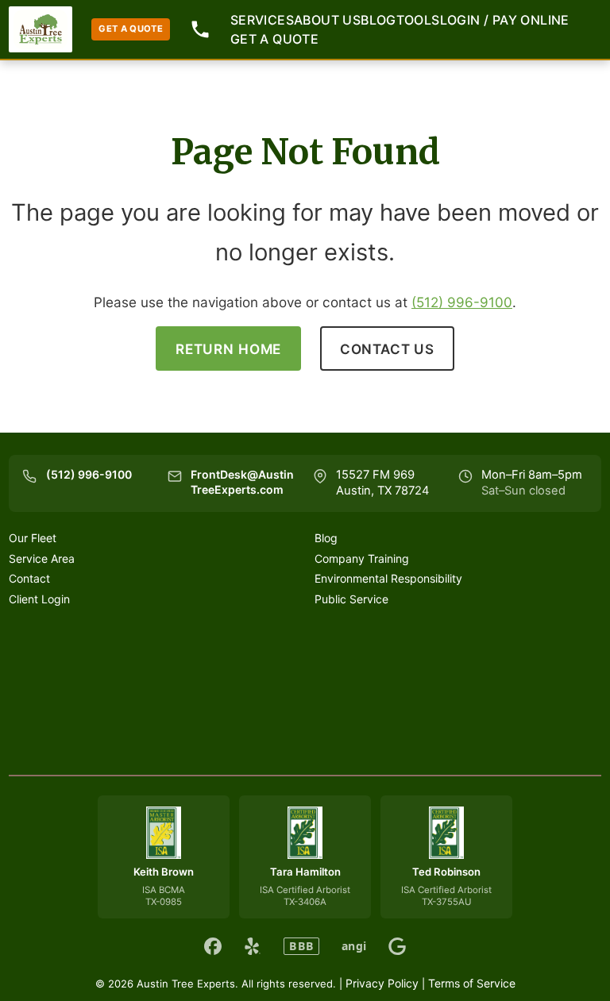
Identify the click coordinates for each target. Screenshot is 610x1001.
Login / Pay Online (504, 20)
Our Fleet (32, 538)
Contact (29, 578)
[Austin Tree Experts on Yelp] (252, 946)
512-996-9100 (200, 29)
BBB (301, 945)
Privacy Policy (382, 983)
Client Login (39, 599)
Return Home (228, 349)
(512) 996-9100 (461, 302)
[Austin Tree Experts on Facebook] (213, 946)
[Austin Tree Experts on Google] (397, 946)
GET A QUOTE (130, 28)
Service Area (42, 558)
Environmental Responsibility (388, 578)
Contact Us (387, 349)
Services (262, 20)
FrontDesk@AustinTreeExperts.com (242, 482)
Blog (378, 20)
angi (354, 946)
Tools (418, 20)
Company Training (362, 558)
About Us (327, 20)
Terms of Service (471, 983)
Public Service (351, 599)
